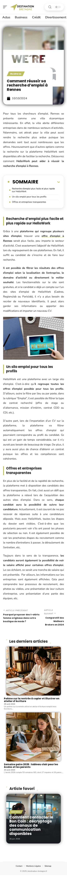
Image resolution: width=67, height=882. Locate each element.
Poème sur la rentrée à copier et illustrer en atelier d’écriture (31, 700)
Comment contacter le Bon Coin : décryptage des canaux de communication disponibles (31, 825)
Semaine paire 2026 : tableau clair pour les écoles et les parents (31, 766)
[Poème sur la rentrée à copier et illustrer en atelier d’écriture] (33, 671)
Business (15, 73)
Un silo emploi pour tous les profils (29, 196)
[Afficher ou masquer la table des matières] (49, 182)
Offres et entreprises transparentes (29, 202)
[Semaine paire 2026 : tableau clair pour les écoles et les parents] (33, 736)
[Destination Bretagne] (22, 7)
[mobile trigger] (5, 7)
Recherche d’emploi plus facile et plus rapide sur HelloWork (33, 190)
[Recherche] (50, 7)
